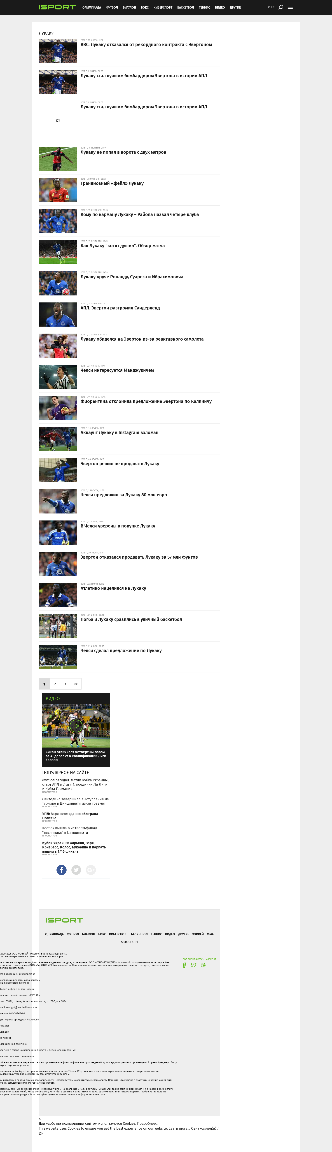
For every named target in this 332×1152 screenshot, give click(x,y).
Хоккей (198, 934)
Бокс (145, 7)
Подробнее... (148, 1123)
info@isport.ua (27, 974)
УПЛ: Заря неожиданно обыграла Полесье (70, 816)
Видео (53, 698)
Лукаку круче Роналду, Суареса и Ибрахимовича (132, 276)
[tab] (61, 870)
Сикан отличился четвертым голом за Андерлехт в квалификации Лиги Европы (76, 755)
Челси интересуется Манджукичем (117, 370)
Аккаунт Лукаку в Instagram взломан (120, 432)
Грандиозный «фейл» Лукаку (112, 183)
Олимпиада (91, 7)
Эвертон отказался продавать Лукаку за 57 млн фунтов (139, 556)
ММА (210, 934)
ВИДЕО (220, 7)
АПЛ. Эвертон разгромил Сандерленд (120, 307)
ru (270, 7)
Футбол (112, 7)
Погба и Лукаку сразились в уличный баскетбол (131, 619)
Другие (235, 7)
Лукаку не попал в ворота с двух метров (123, 152)
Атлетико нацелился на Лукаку (113, 588)
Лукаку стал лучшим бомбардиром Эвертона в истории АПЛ (144, 75)
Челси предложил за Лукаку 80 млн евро (124, 494)
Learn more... (179, 1128)
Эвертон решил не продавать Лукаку (120, 463)
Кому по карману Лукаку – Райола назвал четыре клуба (140, 214)
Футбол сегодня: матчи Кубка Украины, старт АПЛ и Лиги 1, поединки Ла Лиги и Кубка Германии (75, 784)
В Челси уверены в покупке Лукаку (118, 525)
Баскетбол (185, 7)
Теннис (204, 7)
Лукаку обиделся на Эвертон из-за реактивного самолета (142, 338)
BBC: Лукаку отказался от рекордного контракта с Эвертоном (146, 44)
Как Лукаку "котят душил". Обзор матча (123, 245)
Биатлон (129, 7)
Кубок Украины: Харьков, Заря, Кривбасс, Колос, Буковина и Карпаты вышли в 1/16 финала (74, 847)
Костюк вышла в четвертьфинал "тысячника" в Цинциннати (69, 830)
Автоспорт (129, 941)
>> (76, 684)
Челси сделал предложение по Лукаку (121, 650)
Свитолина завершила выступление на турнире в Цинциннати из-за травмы (75, 801)
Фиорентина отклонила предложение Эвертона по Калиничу (146, 401)
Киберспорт (163, 7)
